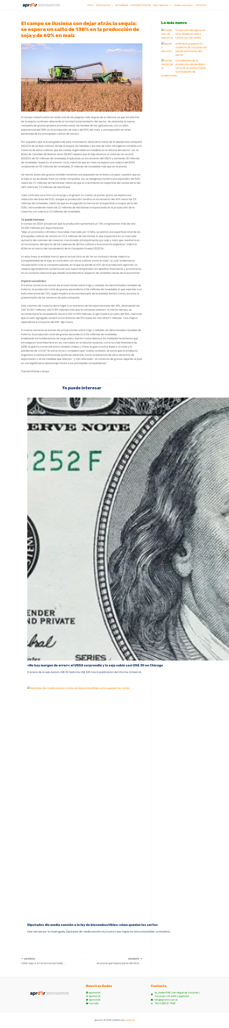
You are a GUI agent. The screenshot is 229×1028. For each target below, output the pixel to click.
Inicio (90, 5)
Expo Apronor (161, 5)
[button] (111, 5)
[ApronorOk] (93, 992)
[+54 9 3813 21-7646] (163, 1003)
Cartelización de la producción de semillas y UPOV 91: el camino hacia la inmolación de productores (183, 68)
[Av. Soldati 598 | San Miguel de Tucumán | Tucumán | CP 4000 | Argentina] (179, 994)
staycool (130, 1020)
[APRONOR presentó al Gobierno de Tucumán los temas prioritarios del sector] (167, 48)
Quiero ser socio (183, 5)
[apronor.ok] (93, 996)
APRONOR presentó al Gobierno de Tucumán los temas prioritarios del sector (191, 49)
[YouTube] (92, 1003)
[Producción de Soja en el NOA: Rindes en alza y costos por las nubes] (167, 34)
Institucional (103, 5)
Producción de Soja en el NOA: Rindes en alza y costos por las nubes (190, 33)
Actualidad (121, 5)
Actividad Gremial (140, 5)
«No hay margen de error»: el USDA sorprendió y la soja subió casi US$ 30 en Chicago (95, 665)
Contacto (201, 5)
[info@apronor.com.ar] (164, 1000)
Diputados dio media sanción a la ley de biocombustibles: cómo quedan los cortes (92, 925)
